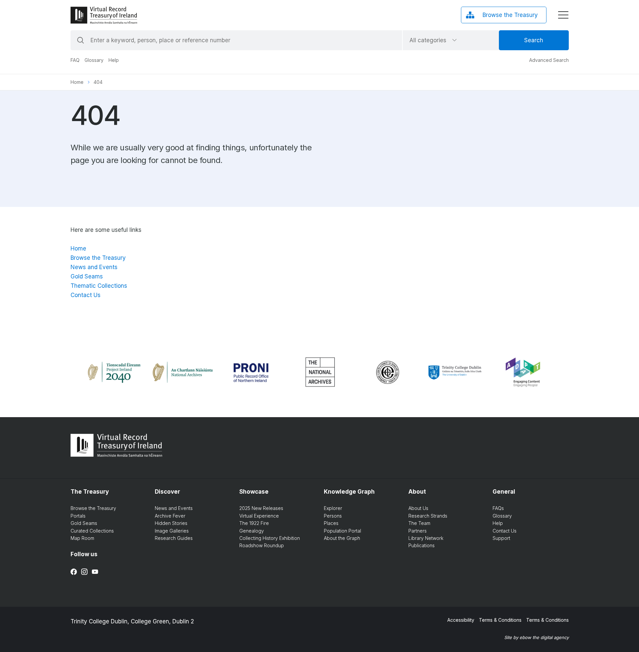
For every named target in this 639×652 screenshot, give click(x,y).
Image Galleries (172, 531)
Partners (417, 531)
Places (331, 523)
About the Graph (342, 538)
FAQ (75, 60)
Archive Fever (170, 516)
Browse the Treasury (98, 257)
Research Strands (427, 516)
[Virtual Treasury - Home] (104, 15)
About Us (418, 508)
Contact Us (86, 295)
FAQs (498, 508)
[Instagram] (84, 572)
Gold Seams (87, 276)
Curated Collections (92, 531)
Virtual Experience (259, 516)
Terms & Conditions (500, 620)
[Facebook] (74, 572)
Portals (78, 516)
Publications (421, 545)
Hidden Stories (171, 523)
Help (113, 60)
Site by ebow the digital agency (536, 637)
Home (77, 82)
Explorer (333, 508)
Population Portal (342, 531)
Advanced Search (549, 60)
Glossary (94, 60)
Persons (333, 516)
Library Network (425, 538)
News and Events (94, 267)
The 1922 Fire (254, 523)
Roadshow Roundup (261, 545)
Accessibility (460, 620)
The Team (419, 523)
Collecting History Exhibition (269, 538)
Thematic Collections (99, 285)
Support (501, 538)
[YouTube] (95, 572)
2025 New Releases (261, 508)
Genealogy (251, 531)
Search (533, 40)
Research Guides (174, 538)
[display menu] (563, 15)
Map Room (82, 538)
